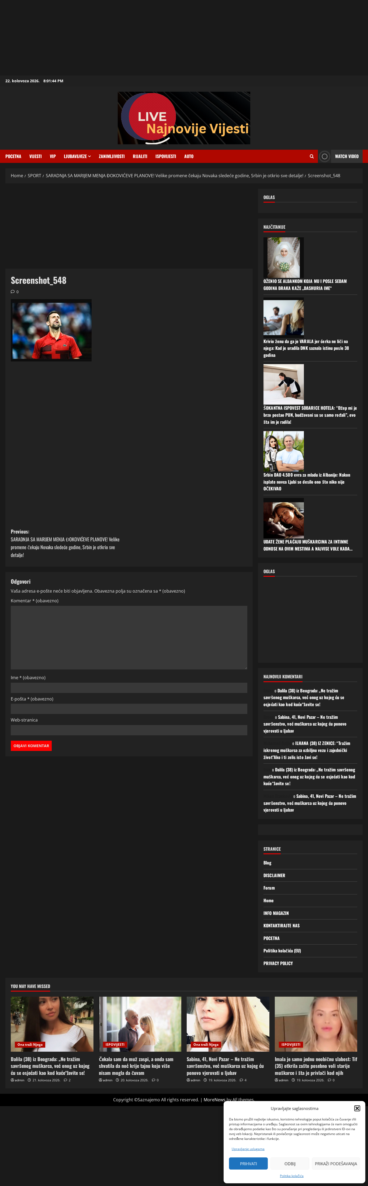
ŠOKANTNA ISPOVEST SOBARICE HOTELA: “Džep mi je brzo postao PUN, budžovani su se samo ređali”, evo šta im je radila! (310, 415)
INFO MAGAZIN (276, 913)
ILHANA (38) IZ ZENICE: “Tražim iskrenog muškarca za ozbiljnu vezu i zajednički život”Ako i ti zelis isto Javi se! (306, 750)
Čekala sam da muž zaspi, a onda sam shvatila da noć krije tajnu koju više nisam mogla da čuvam (136, 1065)
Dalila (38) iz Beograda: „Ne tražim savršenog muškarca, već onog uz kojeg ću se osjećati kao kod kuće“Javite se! (303, 697)
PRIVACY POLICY (278, 963)
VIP (53, 156)
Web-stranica (24, 720)
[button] (357, 1108)
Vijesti (35, 156)
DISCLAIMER (274, 875)
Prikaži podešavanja (336, 1163)
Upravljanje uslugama (248, 1149)
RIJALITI (140, 156)
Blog (267, 862)
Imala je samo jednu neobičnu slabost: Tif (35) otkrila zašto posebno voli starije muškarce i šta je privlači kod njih (316, 1065)
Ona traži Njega (30, 1044)
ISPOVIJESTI (165, 156)
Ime (28, 678)
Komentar (34, 601)
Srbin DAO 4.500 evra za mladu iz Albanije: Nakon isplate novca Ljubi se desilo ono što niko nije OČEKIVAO (306, 481)
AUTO (188, 156)
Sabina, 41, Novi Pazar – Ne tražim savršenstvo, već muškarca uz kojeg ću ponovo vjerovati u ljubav (304, 724)
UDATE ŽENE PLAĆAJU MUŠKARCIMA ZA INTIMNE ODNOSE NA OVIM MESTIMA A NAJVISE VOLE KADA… (308, 545)
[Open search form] (312, 156)
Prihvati (248, 1163)
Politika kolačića (292, 1176)
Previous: (65, 543)
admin (19, 1080)
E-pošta (32, 699)
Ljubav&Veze (75, 156)
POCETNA (13, 156)
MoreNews (214, 1100)
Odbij (290, 1163)
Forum (269, 887)
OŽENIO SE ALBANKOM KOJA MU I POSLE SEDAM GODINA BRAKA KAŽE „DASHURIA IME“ (305, 284)
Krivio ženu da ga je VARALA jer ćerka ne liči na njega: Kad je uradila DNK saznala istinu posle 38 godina (306, 348)
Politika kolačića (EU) (282, 950)
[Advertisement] (161, 38)
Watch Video (347, 156)
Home (268, 900)
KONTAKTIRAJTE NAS (281, 925)
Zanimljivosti (112, 156)
